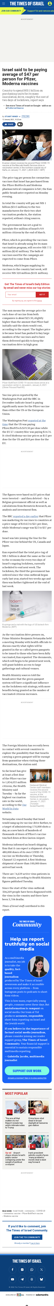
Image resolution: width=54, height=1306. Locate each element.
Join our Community (11, 11)
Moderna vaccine (11, 1216)
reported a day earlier (25, 516)
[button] (50, 4)
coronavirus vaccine (12, 1213)
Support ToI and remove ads (40, 11)
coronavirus (30, 1211)
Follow (25, 116)
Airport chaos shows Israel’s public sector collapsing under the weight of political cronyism (15, 1159)
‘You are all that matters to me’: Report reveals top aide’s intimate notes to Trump (15, 1123)
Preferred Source (15, 108)
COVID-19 (41, 1211)
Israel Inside (18, 1211)
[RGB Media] (21, 1295)
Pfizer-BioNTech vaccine (32, 1213)
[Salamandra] (42, 1295)
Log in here (35, 1243)
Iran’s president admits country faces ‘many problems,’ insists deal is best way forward (38, 1157)
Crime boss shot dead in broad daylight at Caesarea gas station (38, 1121)
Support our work (27, 1070)
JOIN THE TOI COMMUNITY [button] (27, 1237)
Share (10, 124)
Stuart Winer (11, 116)
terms (39, 301)
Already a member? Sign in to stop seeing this (27, 1078)
